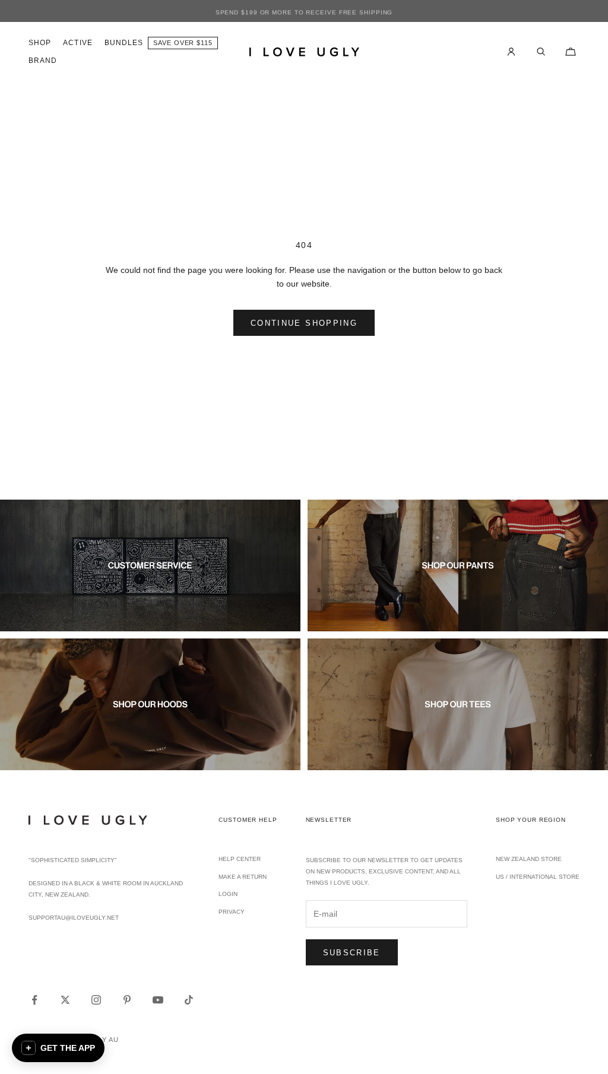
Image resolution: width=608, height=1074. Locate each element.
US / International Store (538, 876)
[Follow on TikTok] (189, 1000)
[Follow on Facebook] (34, 1000)
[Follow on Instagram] (96, 1000)
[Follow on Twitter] (65, 1000)
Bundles (124, 43)
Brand (42, 60)
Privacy (231, 911)
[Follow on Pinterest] (127, 1000)
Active (77, 43)
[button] (58, 1048)
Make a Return (242, 876)
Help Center (239, 859)
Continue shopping (304, 323)
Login (228, 894)
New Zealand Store (529, 859)
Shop (39, 43)
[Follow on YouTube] (158, 1000)
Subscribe (352, 952)
